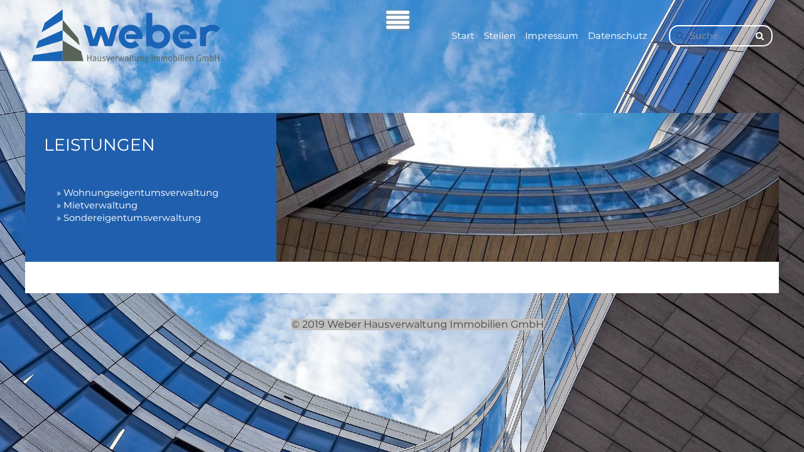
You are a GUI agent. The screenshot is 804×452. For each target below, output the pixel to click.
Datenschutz (617, 35)
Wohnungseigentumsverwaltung (141, 192)
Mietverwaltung (100, 205)
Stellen (500, 35)
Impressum (552, 35)
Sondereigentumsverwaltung (132, 217)
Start (463, 35)
